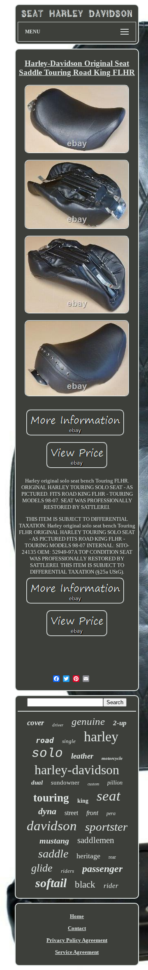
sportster (106, 826)
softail (51, 883)
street (71, 812)
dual (37, 782)
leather (82, 756)
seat (108, 796)
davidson (52, 825)
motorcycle (112, 758)
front (92, 812)
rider (111, 886)
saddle (53, 853)
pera (111, 813)
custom (93, 784)
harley (101, 736)
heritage (88, 856)
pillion (115, 783)
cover (35, 722)
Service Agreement (77, 952)
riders (67, 871)
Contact (77, 928)
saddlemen (95, 840)
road (45, 740)
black (85, 884)
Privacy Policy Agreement (76, 940)
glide (42, 868)
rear (112, 857)
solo (47, 753)
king (82, 801)
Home (77, 916)
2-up (120, 723)
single (69, 741)
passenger (102, 868)
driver (57, 724)
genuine (88, 721)
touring (51, 798)
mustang (54, 840)
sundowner (65, 782)
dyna (47, 811)
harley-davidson (77, 769)
